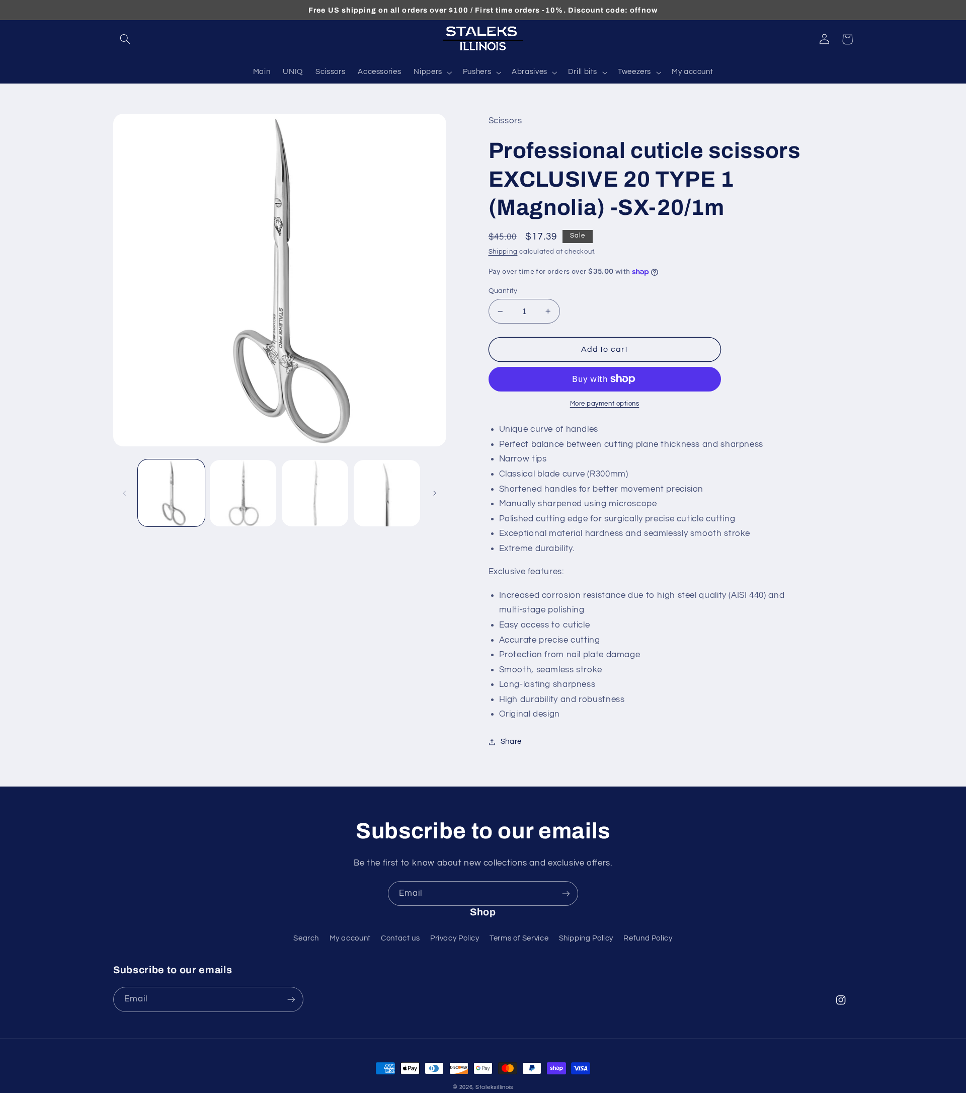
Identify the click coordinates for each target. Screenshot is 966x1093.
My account (350, 938)
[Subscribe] (566, 893)
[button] (124, 39)
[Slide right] (435, 493)
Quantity (503, 290)
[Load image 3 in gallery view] (315, 493)
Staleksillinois (494, 1087)
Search (306, 938)
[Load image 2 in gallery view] (243, 493)
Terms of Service (519, 938)
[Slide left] (124, 493)
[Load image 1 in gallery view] (171, 493)
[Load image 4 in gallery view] (387, 493)
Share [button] (511, 741)
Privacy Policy (454, 938)
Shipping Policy (586, 938)
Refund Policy (647, 938)
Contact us (400, 938)
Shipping (503, 252)
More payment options (604, 404)
